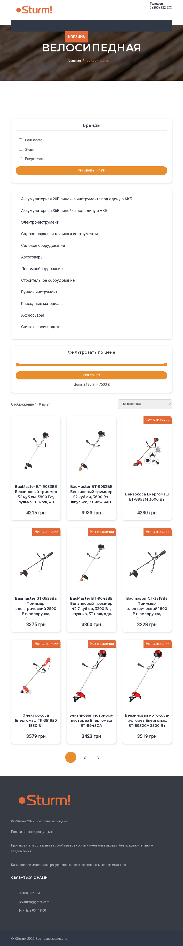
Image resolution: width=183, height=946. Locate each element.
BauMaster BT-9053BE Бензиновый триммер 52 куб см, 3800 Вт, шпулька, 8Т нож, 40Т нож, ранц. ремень (36, 497)
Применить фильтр (91, 170)
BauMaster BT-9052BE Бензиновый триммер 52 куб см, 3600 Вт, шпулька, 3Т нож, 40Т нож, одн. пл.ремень (91, 497)
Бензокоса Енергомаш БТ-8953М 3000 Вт (147, 497)
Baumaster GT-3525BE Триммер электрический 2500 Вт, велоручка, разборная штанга (36, 608)
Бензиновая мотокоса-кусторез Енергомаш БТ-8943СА (91, 720)
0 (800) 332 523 (161, 7)
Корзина (76, 37)
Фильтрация (91, 375)
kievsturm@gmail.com (34, 902)
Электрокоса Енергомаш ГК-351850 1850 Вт (36, 720)
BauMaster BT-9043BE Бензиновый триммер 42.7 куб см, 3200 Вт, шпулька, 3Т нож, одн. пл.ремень (91, 608)
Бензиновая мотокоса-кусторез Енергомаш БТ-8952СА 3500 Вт (147, 720)
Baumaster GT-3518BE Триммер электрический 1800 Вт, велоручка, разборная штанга (147, 608)
